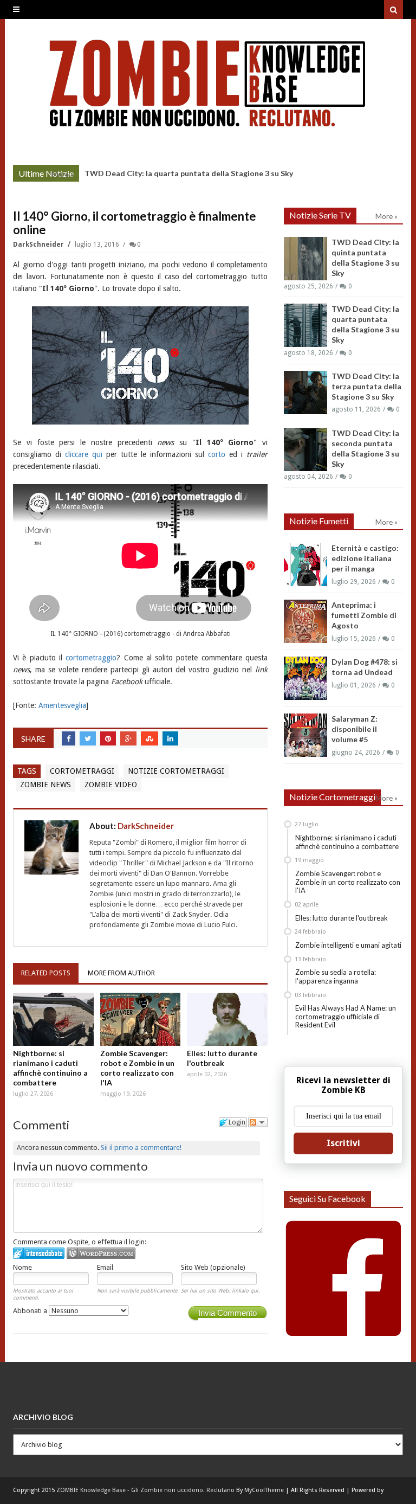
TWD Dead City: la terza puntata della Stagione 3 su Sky (366, 386)
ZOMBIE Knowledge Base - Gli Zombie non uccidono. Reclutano (145, 1490)
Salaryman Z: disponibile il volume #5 (355, 729)
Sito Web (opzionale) (213, 1267)
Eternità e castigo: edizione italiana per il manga (365, 558)
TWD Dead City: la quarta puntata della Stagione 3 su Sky (188, 173)
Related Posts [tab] (45, 973)
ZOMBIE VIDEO (110, 784)
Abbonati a (31, 1311)
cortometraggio (91, 657)
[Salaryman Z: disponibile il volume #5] (305, 735)
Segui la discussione (258, 1122)
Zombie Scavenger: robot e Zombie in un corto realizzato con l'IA (137, 1068)
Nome (22, 1267)
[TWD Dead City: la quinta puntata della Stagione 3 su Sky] (305, 258)
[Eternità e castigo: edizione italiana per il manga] (305, 564)
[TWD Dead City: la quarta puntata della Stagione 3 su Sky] (305, 325)
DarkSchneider (39, 244)
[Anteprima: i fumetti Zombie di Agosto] (305, 621)
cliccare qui (83, 454)
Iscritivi (343, 1143)
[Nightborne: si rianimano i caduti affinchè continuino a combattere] (53, 1019)
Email (105, 1267)
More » (62, 174)
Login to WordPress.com (101, 1253)
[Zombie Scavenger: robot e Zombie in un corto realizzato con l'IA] (140, 1019)
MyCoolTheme (264, 1490)
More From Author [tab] (121, 973)
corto (216, 454)
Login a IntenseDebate (38, 1253)
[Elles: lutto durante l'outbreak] (227, 1019)
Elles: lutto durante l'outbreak (222, 1058)
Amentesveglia (62, 705)
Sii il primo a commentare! (141, 1147)
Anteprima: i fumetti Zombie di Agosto (364, 615)
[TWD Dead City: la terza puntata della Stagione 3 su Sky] (305, 392)
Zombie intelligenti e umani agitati (348, 945)
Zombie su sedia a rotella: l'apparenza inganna (335, 976)
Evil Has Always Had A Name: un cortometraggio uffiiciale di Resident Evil (345, 1016)
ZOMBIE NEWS (45, 784)
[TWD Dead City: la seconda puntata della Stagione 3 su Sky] (305, 449)
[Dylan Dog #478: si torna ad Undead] (305, 678)
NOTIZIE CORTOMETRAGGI (176, 771)
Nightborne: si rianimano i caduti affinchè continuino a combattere (50, 1068)
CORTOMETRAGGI (82, 771)
